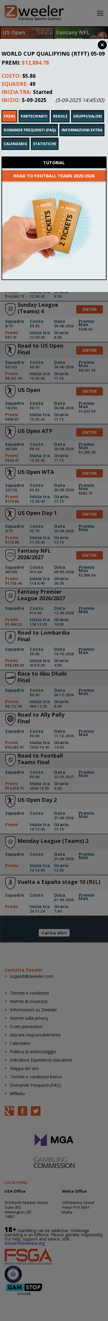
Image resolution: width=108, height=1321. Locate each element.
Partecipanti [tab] (34, 116)
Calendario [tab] (15, 143)
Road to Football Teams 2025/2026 (54, 176)
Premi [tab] (9, 116)
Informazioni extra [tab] (82, 130)
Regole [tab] (60, 116)
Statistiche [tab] (44, 143)
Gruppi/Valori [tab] (87, 116)
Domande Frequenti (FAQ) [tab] (30, 130)
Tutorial (54, 162)
